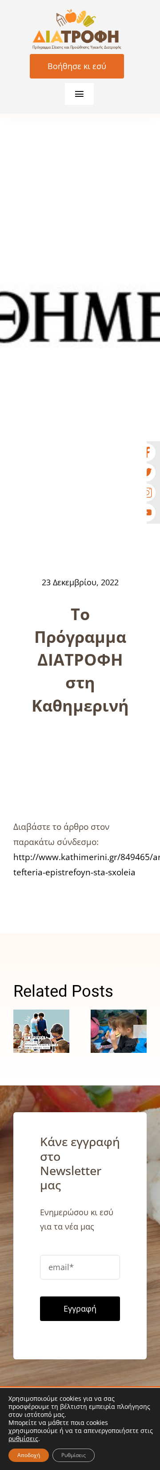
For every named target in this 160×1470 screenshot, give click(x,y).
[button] (20, 1031)
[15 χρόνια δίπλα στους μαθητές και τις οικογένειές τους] (41, 1031)
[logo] (76, 13)
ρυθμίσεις (23, 1439)
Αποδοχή (28, 1455)
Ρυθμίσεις (73, 1455)
